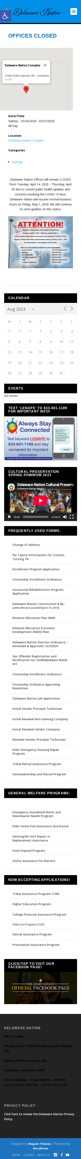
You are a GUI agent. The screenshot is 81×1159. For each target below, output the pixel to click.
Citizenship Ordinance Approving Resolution (36, 686)
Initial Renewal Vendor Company (36, 729)
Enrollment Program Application (36, 569)
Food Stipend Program (28, 851)
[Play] (9, 517)
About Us (43, 1155)
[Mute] (65, 517)
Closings (17, 162)
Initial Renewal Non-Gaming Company (40, 719)
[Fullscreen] (72, 517)
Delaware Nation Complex (26, 140)
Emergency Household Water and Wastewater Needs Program (36, 814)
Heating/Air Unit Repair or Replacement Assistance (31, 838)
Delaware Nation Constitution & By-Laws (38, 606)
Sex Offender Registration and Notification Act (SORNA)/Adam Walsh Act (40, 660)
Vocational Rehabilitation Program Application (38, 591)
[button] (5, 15)
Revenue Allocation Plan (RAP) (33, 618)
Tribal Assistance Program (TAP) (35, 894)
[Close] (45, 65)
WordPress (40, 1148)
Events (8, 79)
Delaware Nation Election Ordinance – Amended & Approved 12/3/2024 (40, 644)
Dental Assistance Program (32, 934)
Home (16, 1155)
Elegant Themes (39, 1144)
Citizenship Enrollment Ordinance (36, 579)
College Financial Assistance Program (39, 914)
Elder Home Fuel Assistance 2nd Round (40, 826)
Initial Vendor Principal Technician (37, 709)
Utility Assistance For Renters (33, 861)
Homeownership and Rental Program (39, 774)
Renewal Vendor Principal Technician (39, 739)
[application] (40, 500)
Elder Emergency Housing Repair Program (35, 751)
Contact (28, 1155)
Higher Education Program (31, 904)
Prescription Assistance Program (36, 945)
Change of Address (26, 545)
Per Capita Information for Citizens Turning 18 (38, 557)
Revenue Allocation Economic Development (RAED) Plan (33, 630)
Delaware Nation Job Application (36, 698)
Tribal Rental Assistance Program (37, 764)
